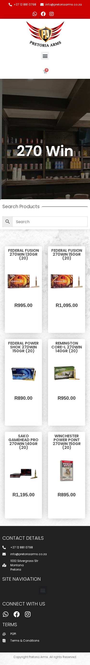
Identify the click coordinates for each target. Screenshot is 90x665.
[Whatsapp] (34, 14)
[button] (45, 56)
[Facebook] (43, 14)
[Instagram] (51, 14)
